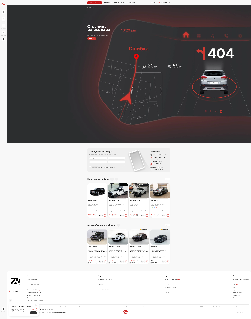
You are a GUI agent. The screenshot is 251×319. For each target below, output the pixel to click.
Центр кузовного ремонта (171, 287)
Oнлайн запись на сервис (172, 279)
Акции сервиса (168, 282)
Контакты (235, 297)
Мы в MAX (155, 164)
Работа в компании (237, 292)
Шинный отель (168, 284)
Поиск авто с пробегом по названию (36, 300)
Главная (89, 7)
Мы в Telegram (156, 163)
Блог (235, 284)
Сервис (167, 276)
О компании (237, 276)
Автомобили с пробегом (33, 284)
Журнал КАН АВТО (237, 290)
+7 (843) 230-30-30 (158, 157)
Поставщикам (236, 295)
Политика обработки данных (60, 312)
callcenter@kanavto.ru (157, 159)
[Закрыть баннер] (36, 305)
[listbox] (98, 158)
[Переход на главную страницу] (3, 4)
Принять (33, 309)
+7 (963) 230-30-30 (157, 161)
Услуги (100, 276)
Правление (236, 281)
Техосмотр (167, 292)
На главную (91, 38)
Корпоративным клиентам (104, 287)
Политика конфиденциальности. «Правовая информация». (41, 309)
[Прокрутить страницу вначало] (3, 315)
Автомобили (31, 276)
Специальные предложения (34, 292)
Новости (235, 287)
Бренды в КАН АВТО (33, 289)
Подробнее (33, 312)
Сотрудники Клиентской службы (241, 279)
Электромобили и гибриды (34, 295)
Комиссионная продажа (103, 289)
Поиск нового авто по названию (35, 297)
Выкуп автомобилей (32, 287)
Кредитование (101, 281)
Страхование (101, 284)
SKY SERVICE (168, 290)
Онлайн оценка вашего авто (105, 279)
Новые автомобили (32, 279)
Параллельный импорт (32, 281)
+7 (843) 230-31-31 (158, 169)
